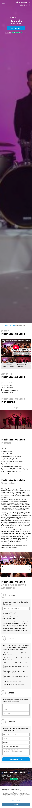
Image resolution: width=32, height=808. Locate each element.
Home (2, 325)
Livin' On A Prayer (8, 387)
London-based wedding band (16, 501)
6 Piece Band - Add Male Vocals (15, 663)
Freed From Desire (8, 392)
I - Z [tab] (3, 569)
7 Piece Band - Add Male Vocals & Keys (15, 667)
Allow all (16, 804)
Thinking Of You (7, 385)
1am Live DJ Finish (12, 681)
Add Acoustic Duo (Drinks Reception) (15, 677)
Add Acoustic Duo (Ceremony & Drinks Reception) (13, 672)
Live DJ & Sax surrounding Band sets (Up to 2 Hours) (15, 658)
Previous (2, 364)
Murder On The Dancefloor (10, 390)
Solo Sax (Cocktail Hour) (14, 684)
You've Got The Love (8, 383)
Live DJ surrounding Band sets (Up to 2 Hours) (14, 653)
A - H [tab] (3, 566)
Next (30, 364)
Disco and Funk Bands (10, 325)
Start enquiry (15, 28)
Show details (16, 800)
